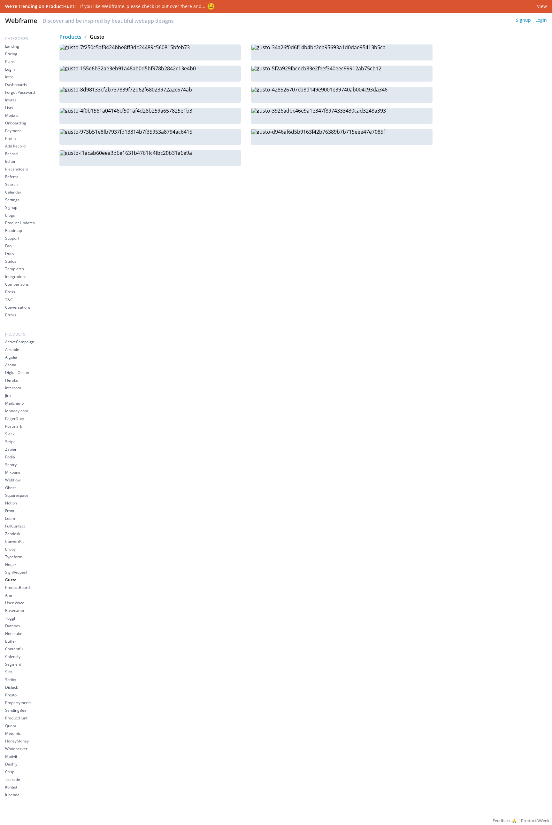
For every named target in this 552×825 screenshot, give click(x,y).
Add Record (15, 146)
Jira (8, 395)
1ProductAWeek (534, 821)
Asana (10, 365)
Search (11, 184)
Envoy (10, 549)
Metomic (13, 733)
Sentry (11, 464)
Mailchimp (14, 403)
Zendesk (12, 533)
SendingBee (16, 710)
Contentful (14, 649)
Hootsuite (13, 633)
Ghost (10, 487)
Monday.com (16, 411)
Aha (8, 595)
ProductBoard (17, 587)
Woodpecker (16, 748)
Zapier (11, 449)
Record (11, 153)
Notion (11, 503)
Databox (12, 626)
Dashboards (16, 84)
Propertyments (18, 702)
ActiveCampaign (19, 342)
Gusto (10, 580)
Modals (11, 115)
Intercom (13, 388)
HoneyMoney (17, 741)
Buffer (10, 641)
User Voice (14, 603)
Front (9, 510)
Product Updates (20, 223)
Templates (14, 269)
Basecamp (14, 610)
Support (12, 238)
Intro (9, 77)
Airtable (12, 349)
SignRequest (16, 572)
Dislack (11, 687)
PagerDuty (14, 418)
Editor (10, 161)
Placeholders (16, 169)
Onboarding (15, 123)
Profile (11, 138)
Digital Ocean (17, 372)
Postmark (13, 426)
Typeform (13, 556)
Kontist (11, 787)
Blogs (10, 215)
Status (10, 261)
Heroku (11, 380)
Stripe (10, 441)
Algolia (11, 357)
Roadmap (13, 230)
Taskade (12, 779)
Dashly (11, 764)
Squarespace (16, 495)
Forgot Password (20, 92)
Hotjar (10, 564)
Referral (12, 176)
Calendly (12, 656)
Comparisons (17, 284)
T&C (9, 299)
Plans (10, 61)
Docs (9, 253)
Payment (13, 130)
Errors (10, 315)
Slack (9, 434)
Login (541, 20)
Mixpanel (13, 472)
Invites (11, 100)
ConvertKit (14, 541)
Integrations (16, 276)
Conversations (18, 307)
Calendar (13, 192)
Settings (12, 199)
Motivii (11, 756)
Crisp (9, 771)
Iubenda (12, 794)
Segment (13, 664)
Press (10, 292)
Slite (9, 672)
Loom (10, 518)
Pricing (11, 54)
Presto (11, 695)
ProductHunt (16, 718)
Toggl (10, 618)
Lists (9, 107)
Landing (12, 46)
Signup (523, 20)
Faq (8, 246)
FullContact (15, 526)
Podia (10, 457)
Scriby (10, 679)
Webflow (12, 480)
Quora (10, 725)
